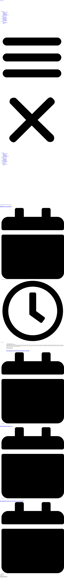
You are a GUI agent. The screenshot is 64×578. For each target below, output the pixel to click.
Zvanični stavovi (5, 13)
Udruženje (2, 11)
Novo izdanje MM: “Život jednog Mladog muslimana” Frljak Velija (17, 350)
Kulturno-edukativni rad (6, 14)
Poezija (4, 23)
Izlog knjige (4, 163)
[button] (32, 88)
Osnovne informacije (5, 153)
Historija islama (5, 20)
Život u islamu (4, 19)
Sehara (2, 21)
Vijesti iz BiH (4, 17)
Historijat (4, 12)
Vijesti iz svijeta (5, 16)
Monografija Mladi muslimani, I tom (6, 426)
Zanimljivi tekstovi (5, 22)
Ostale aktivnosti (5, 15)
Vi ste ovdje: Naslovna (2, 204)
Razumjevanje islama (3, 18)
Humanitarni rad (5, 155)
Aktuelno (2, 157)
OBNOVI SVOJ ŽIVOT (6, 206)
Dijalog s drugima (5, 161)
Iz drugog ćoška (5, 159)
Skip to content (2, 0)
